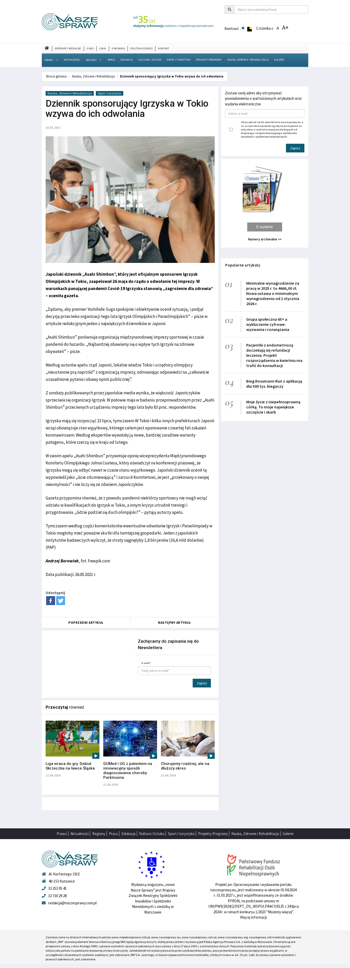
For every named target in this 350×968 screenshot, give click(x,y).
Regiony (91, 60)
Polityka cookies (141, 48)
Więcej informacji (253, 917)
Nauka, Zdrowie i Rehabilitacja (248, 59)
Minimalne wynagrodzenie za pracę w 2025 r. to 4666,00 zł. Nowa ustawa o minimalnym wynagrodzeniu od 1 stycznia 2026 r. (272, 293)
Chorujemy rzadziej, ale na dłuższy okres (185, 766)
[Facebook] (50, 600)
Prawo (49, 60)
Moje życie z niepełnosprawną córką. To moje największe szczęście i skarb (273, 407)
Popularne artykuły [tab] (242, 265)
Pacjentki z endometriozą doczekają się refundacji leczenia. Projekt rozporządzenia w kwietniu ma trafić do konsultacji (274, 355)
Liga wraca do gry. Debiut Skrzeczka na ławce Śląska (70, 766)
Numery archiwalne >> (265, 239)
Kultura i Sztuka (149, 59)
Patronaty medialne (68, 48)
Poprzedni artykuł (86, 622)
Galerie (279, 59)
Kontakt (163, 48)
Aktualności (72, 59)
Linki (102, 48)
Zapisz (202, 683)
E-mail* (146, 663)
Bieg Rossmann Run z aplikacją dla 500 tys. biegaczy (274, 384)
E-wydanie (264, 226)
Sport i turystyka (178, 59)
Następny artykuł (174, 622)
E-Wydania (118, 48)
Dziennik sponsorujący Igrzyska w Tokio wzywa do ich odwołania (171, 76)
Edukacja (126, 59)
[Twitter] (60, 600)
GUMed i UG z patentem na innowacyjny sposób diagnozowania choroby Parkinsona (127, 770)
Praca (111, 59)
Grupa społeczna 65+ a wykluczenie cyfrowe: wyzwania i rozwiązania (267, 324)
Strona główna (56, 76)
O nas (90, 48)
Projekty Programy (209, 59)
